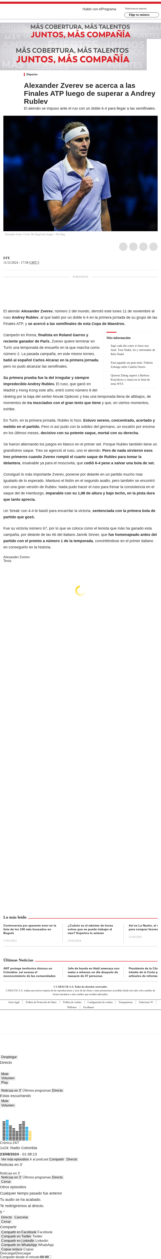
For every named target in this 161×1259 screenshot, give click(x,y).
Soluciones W (146, 1002)
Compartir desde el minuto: (24, 1257)
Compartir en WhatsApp (19, 1245)
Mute (5, 1074)
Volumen (7, 1078)
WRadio (26, 12)
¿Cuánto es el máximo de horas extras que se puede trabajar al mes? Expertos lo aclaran (90, 929)
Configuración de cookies (100, 1002)
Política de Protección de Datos (41, 1002)
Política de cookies (72, 1002)
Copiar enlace (11, 1249)
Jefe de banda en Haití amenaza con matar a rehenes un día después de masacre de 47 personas (93, 972)
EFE (6, 258)
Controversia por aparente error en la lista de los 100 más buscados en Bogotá (29, 929)
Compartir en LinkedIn (17, 1240)
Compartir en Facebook (18, 1232)
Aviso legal (13, 1002)
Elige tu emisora (139, 14)
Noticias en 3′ (11, 1090)
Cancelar (21, 1217)
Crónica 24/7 (9, 1143)
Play (4, 1082)
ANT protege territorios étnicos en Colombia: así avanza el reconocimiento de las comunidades (29, 972)
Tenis (7, 561)
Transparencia (125, 1002)
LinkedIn (143, 247)
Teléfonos (72, 1007)
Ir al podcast (39, 1159)
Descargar (8, 1253)
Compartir (56, 1159)
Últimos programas (37, 1090)
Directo (57, 1090)
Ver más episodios (15, 1159)
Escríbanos (88, 1007)
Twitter (133, 247)
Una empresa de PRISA (80, 1019)
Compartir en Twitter (16, 1236)
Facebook (123, 247)
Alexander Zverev (16, 557)
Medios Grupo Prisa (81, 1029)
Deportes (32, 74)
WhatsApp (153, 247)
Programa (108, 9)
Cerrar (6, 1181)
